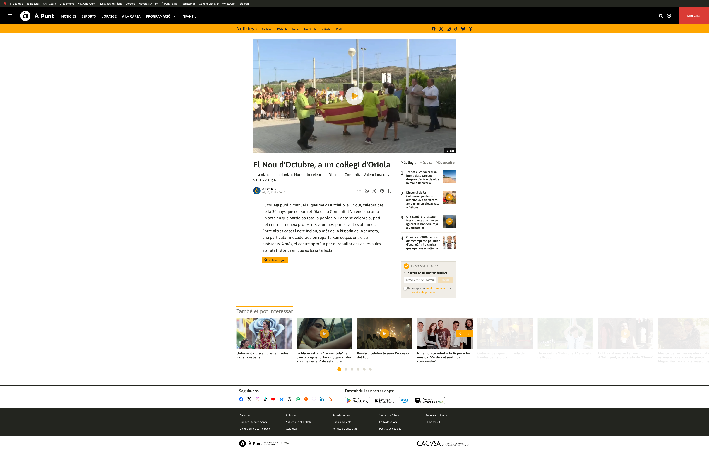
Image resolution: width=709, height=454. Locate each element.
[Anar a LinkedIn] (322, 399)
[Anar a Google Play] (357, 400)
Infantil (189, 16)
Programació (158, 16)
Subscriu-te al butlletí (298, 422)
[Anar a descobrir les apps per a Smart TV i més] (429, 400)
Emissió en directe (436, 415)
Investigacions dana (110, 3)
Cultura (326, 28)
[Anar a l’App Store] (384, 400)
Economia (310, 28)
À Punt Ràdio (169, 3)
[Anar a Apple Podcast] (314, 399)
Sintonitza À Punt (389, 415)
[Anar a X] (250, 399)
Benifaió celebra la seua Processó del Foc (383, 355)
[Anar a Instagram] (258, 399)
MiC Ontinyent (86, 3)
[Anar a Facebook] (242, 399)
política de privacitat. (424, 292)
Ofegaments (66, 3)
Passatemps (188, 3)
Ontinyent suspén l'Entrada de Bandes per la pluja (501, 355)
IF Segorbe (16, 3)
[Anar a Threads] (290, 399)
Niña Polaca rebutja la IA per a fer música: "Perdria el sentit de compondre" (443, 357)
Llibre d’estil (433, 422)
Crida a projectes (342, 422)
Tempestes (33, 3)
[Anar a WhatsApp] (298, 399)
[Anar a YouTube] (274, 399)
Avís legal (291, 428)
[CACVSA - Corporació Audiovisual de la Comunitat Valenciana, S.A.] (443, 443)
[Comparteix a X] (374, 190)
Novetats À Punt (148, 3)
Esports (89, 16)
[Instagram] (449, 29)
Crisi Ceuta (49, 3)
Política (266, 28)
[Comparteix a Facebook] (382, 190)
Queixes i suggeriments (253, 422)
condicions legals (436, 288)
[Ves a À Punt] (37, 16)
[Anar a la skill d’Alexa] (404, 400)
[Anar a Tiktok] (266, 399)
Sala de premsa (341, 415)
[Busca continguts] (661, 16)
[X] (441, 29)
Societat (282, 28)
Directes (693, 15)
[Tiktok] (456, 29)
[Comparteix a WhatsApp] (367, 190)
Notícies (68, 16)
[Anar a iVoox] (306, 399)
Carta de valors (388, 422)
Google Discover (209, 3)
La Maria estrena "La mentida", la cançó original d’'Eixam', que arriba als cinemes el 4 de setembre (324, 357)
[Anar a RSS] (331, 399)
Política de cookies (390, 428)
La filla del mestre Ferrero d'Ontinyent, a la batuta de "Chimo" (625, 355)
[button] (339, 369)
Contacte (245, 415)
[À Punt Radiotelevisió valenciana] (258, 443)
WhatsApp (228, 3)
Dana (295, 28)
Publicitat (291, 415)
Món (339, 28)
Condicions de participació (255, 428)
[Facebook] (434, 29)
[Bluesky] (463, 29)
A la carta (131, 16)
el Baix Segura (277, 260)
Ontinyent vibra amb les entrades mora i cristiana (262, 355)
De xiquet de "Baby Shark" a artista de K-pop (564, 355)
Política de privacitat (345, 428)
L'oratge (130, 3)
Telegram (244, 3)
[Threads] (471, 29)
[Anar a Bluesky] (282, 399)
